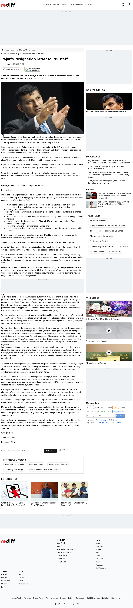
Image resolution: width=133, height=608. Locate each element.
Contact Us (80, 598)
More (89, 5)
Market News (6, 581)
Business (11, 54)
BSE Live (4, 574)
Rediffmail (61, 543)
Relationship (23, 584)
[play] (109, 309)
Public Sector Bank (98, 241)
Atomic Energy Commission (102, 236)
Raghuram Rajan (36, 464)
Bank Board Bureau (98, 220)
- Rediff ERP (61, 562)
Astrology (99, 565)
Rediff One (61, 546)
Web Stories (92, 297)
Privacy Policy (38, 598)
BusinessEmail (74, 5)
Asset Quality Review (58, 464)
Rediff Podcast (101, 568)
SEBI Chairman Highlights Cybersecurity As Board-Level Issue (107, 167)
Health (21, 574)
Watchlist (4, 584)
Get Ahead (99, 559)
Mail (49, 5)
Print (63, 450)
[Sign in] (130, 5)
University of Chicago (14, 469)
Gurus (81, 5)
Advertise (27, 598)
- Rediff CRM (61, 559)
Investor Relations (66, 598)
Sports (98, 552)
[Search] (123, 5)
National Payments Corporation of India (107, 225)
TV (85, 5)
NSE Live (4, 578)
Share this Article (12, 69)
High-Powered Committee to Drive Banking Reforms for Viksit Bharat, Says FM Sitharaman (109, 161)
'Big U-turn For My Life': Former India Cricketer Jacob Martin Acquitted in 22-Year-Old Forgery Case (108, 174)
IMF (91, 231)
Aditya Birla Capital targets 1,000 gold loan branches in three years (106, 182)
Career (21, 581)
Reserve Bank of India (14, 464)
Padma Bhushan (97, 252)
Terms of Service (52, 598)
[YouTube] (73, 604)
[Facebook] (64, 604)
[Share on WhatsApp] (55, 604)
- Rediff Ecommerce (64, 552)
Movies (98, 549)
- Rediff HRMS (62, 556)
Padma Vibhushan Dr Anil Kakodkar (44, 469)
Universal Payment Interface (102, 246)
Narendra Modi (115, 252)
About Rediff (16, 598)
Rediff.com (96, 598)
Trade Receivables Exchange (110, 231)
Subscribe (50, 451)
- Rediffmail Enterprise (65, 549)
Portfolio (4, 587)
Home (46, 5)
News (54, 5)
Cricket (98, 556)
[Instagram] (69, 604)
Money (64, 5)
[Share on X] (59, 604)
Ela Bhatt (124, 246)
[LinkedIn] (78, 604)
